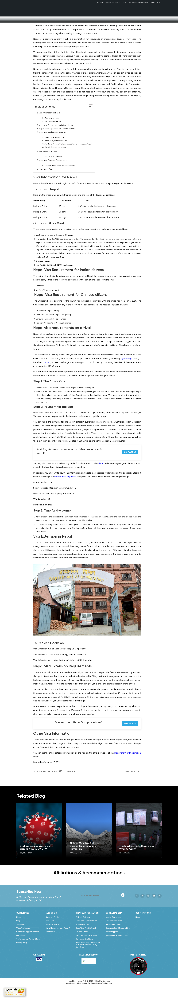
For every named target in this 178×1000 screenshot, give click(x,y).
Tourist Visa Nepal (52, 118)
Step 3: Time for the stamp (55, 147)
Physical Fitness (82, 932)
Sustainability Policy (114, 921)
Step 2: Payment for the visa (56, 141)
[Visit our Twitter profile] (142, 896)
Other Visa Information (48, 169)
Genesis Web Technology (101, 983)
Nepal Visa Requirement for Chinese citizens (57, 128)
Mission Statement (113, 917)
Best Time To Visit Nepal (86, 928)
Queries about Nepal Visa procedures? (60, 165)
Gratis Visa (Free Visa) (53, 121)
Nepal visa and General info (86, 935)
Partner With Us (156, 2)
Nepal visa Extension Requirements (53, 160)
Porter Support (112, 932)
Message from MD (53, 924)
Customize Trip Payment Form (28, 939)
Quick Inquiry (21, 935)
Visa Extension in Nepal (48, 151)
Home (18, 917)
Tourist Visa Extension (53, 156)
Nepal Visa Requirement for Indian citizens (56, 125)
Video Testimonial (23, 928)
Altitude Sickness (83, 917)
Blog (18, 921)
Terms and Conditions (84, 939)
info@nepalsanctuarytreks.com (138, 2)
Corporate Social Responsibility (118, 928)
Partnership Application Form (27, 932)
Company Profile (52, 917)
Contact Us (130, 452)
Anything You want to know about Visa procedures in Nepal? (68, 144)
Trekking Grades (82, 924)
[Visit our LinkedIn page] (154, 896)
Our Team (50, 921)
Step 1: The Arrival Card (54, 137)
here (101, 463)
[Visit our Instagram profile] (148, 896)
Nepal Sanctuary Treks (65, 476)
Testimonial (20, 924)
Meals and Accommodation (86, 921)
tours (46, 362)
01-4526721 (116, 2)
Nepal (137, 917)
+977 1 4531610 (105, 2)
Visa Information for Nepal (49, 113)
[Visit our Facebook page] (137, 896)
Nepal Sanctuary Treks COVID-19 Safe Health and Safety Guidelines (88, 944)
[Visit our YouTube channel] (159, 896)
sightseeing (126, 358)
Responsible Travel (113, 924)
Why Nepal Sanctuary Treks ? (58, 928)
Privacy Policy (21, 942)
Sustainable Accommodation (117, 935)
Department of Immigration (127, 753)
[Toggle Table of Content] (89, 106)
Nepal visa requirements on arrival (52, 132)
